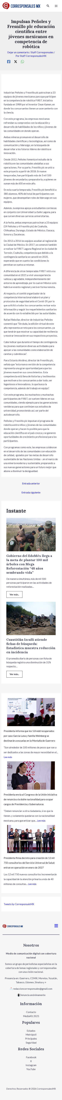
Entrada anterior (31, 483)
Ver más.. (14, 594)
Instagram (31, 1065)
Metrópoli (31, 1034)
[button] (48, 6)
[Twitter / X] (15, 61)
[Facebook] (8, 61)
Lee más (8, 757)
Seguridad (31, 1042)
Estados (31, 1030)
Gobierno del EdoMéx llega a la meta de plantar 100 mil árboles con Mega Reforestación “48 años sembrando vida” (29, 564)
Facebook (31, 1057)
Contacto (31, 1012)
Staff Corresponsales (42, 52)
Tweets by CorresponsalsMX (19, 904)
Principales (31, 1038)
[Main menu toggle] (56, 5)
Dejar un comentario (18, 52)
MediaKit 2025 (31, 1016)
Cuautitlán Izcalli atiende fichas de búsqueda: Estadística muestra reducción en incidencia (30, 646)
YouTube (31, 1069)
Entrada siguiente (30, 492)
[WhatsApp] (22, 61)
